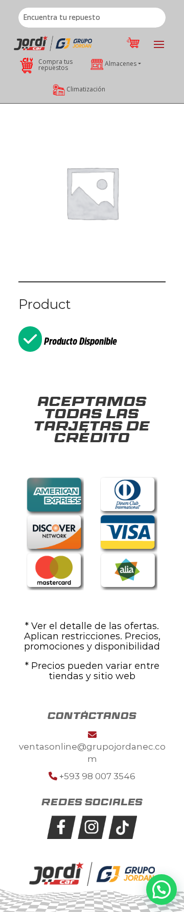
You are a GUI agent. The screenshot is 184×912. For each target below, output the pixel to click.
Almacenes (120, 63)
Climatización (85, 89)
